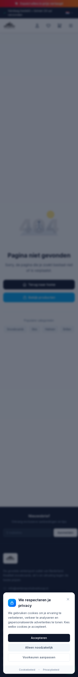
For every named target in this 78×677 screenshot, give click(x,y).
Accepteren (39, 638)
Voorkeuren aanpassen (39, 657)
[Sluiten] (68, 599)
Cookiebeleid (27, 669)
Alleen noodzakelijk (39, 647)
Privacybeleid (51, 669)
